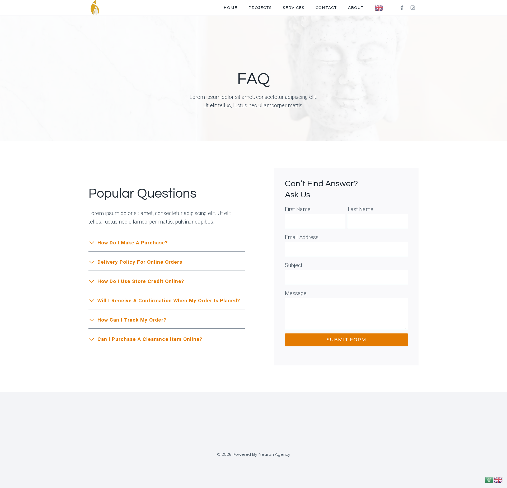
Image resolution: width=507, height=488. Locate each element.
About (356, 7)
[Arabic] (489, 479)
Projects (260, 7)
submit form (346, 340)
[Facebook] (402, 7)
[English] (379, 7)
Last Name (360, 209)
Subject (293, 265)
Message (296, 293)
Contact (326, 7)
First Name (298, 209)
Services (293, 7)
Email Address (301, 237)
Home (230, 7)
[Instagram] (412, 7)
